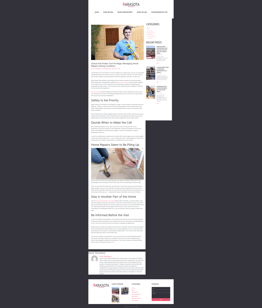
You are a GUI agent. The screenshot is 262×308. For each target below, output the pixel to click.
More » (158, 63)
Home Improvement (125, 12)
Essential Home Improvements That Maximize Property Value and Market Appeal (162, 50)
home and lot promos (123, 82)
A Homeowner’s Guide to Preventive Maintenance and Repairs (163, 69)
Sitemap (136, 306)
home (112, 242)
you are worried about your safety (104, 201)
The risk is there (95, 91)
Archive (148, 27)
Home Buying (108, 12)
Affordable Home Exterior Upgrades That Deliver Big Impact (162, 89)
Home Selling (142, 12)
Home (97, 12)
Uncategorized (106, 68)
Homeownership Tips (159, 12)
